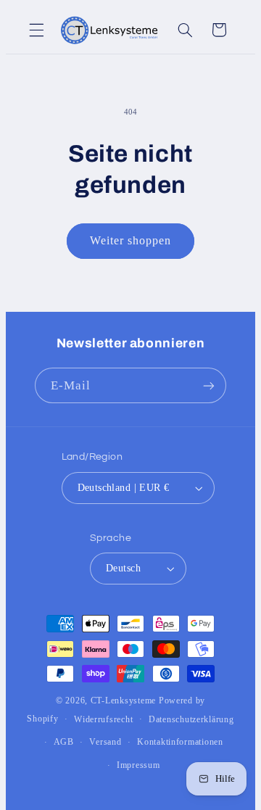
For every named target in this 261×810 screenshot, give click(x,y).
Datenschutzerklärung (191, 719)
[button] (36, 29)
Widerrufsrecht (103, 719)
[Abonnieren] (208, 385)
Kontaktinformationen (180, 741)
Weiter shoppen (131, 240)
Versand (105, 741)
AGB (64, 741)
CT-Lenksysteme (123, 700)
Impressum (138, 765)
